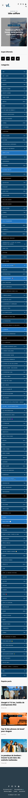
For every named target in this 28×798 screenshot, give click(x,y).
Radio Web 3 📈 (14, 521)
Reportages (14, 538)
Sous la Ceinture (14, 602)
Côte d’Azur (14, 135)
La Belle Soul (14, 308)
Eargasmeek (14, 161)
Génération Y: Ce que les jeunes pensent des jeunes (14, 243)
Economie (14, 165)
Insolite (14, 269)
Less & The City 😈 (14, 419)
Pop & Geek (14, 508)
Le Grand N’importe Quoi (14, 346)
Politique (14, 504)
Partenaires (14, 491)
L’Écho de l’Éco (14, 299)
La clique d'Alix (14, 312)
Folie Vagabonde (14, 221)
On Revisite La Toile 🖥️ (14, 478)
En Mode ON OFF (14, 169)
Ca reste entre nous (14, 114)
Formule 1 (14, 229)
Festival (14, 216)
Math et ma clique (14, 436)
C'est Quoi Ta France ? (14, 110)
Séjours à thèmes (14, 560)
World (14, 675)
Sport (14, 611)
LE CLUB (14, 338)
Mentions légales (8, 791)
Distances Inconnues (14, 148)
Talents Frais (14, 624)
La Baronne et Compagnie (14, 303)
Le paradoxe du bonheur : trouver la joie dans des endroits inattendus (11, 757)
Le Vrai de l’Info (14, 380)
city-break (14, 127)
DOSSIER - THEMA (13, 715)
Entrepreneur (14, 174)
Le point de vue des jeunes (14, 363)
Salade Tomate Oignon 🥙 (14, 551)
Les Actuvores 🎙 (14, 389)
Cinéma (14, 122)
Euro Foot (14, 191)
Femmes (14, 212)
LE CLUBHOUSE (14, 342)
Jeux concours (14, 282)
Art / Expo (14, 75)
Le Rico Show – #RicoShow (14, 367)
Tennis (14, 632)
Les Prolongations (14, 410)
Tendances (14, 628)
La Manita (14, 329)
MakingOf (14, 427)
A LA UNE (6, 715)
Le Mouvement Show (14, 355)
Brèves (14, 101)
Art (14, 71)
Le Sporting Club (14, 372)
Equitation (14, 182)
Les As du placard (14, 393)
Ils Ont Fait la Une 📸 (14, 265)
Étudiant (14, 187)
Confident (14, 131)
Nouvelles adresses (14, 470)
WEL (14, 670)
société (14, 581)
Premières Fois (14, 513)
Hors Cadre (14, 261)
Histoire (14, 252)
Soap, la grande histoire (14, 572)
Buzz (14, 105)
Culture (14, 140)
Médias (14, 440)
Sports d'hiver (14, 615)
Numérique (14, 474)
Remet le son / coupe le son (14, 534)
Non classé (14, 466)
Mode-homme (14, 453)
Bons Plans (14, 97)
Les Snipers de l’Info (14, 414)
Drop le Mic (14, 152)
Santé (14, 555)
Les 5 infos (14, 385)
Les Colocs (14, 397)
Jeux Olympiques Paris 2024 (14, 291)
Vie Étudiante (14, 658)
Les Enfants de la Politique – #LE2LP (14, 402)
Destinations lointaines (14, 144)
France (14, 233)
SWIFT (14, 619)
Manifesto (14, 431)
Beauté (10, 25)
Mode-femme (14, 449)
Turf (14, 649)
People (14, 496)
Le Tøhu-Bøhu (14, 376)
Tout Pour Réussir (14, 645)
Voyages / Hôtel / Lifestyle (14, 666)
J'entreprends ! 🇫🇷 (14, 278)
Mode (14, 444)
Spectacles (14, 606)
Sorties (14, 598)
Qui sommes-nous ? (7, 789)
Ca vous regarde (14, 118)
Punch (14, 517)
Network (14, 461)
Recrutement (22, 791)
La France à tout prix (14, 316)
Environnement (14, 178)
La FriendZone (14, 321)
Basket (14, 80)
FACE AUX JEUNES (14, 199)
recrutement (14, 525)
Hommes (14, 257)
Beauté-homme (14, 93)
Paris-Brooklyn (14, 487)
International (14, 274)
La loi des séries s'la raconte (14, 325)
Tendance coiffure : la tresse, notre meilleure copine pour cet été (14, 32)
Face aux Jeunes (14, 204)
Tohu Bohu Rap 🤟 (14, 641)
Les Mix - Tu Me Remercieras (14, 406)
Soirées (14, 589)
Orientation (14, 483)
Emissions (6, 689)
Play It (14, 500)
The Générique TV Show (14, 636)
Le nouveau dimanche (14, 359)
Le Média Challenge (14, 350)
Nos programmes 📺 (19, 789)
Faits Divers (14, 208)
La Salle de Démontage (14, 333)
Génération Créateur (14, 238)
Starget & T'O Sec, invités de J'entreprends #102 (12, 704)
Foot (14, 225)
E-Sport (14, 157)
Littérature (14, 423)
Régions (14, 530)
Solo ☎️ (14, 594)
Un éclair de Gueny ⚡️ (14, 653)
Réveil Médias (14, 542)
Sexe (14, 568)
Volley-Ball (14, 662)
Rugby (14, 547)
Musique (14, 457)
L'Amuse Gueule (14, 295)
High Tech (14, 248)
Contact (15, 791)
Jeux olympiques (14, 286)
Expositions (14, 195)
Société (14, 577)
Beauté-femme (16, 25)
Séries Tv (14, 564)
